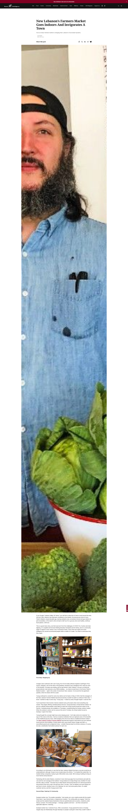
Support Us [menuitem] (97, 5)
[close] (126, 2)
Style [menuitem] (71, 5)
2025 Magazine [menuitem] (89, 5)
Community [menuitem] (48, 5)
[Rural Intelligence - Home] (16, 6)
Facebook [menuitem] (105, 6)
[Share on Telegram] (88, 42)
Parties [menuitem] (81, 5)
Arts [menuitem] (33, 5)
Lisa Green (39, 35)
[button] (118, 6)
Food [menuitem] (37, 5)
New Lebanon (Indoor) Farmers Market (50, 720)
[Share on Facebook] (79, 42)
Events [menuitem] (42, 5)
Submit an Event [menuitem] (64, 5)
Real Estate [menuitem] (55, 5)
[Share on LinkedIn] (85, 42)
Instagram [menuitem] (102, 6)
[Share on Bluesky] (91, 41)
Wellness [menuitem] (76, 5)
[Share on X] (82, 42)
